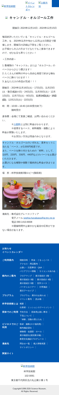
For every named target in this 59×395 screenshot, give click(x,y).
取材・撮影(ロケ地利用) (30, 324)
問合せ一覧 (25, 343)
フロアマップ (26, 276)
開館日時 (24, 260)
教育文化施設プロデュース (32, 339)
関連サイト (8, 353)
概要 (22, 304)
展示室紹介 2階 (42, 276)
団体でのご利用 (10, 312)
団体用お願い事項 (39, 312)
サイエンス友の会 (47, 271)
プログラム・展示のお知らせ (33, 295)
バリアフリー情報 (28, 271)
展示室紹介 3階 (27, 279)
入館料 (17, 124)
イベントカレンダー (12, 252)
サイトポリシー (27, 347)
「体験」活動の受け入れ (31, 319)
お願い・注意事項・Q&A (31, 267)
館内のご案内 (9, 275)
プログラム (8, 295)
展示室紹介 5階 (27, 283)
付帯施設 (43, 287)
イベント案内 (26, 299)
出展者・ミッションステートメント (36, 307)
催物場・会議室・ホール (31, 331)
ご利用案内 (8, 260)
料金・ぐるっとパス (40, 260)
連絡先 (5, 343)
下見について (26, 316)
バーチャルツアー (28, 287)
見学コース (42, 283)
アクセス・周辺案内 (29, 264)
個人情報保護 (39, 343)
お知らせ (6, 248)
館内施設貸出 (26, 328)
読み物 (38, 299)
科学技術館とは (10, 303)
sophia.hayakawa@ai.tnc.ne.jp (39, 218)
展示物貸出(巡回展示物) (30, 335)
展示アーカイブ (27, 290)
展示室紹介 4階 (44, 279)
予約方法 (24, 312)
